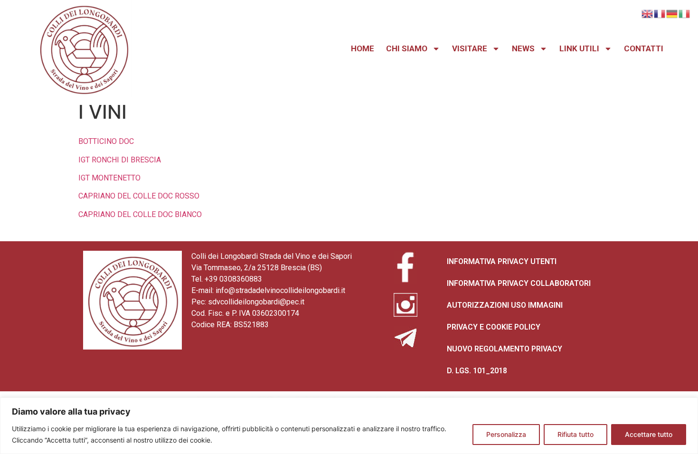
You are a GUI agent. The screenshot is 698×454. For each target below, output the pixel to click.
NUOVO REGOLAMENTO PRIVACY (504, 348)
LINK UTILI (579, 48)
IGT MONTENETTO (109, 177)
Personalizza (506, 434)
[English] (647, 13)
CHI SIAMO (406, 48)
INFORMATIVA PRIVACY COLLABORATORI (519, 283)
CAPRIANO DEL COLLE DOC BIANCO (140, 214)
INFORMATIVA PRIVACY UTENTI (502, 261)
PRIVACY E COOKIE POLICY (493, 326)
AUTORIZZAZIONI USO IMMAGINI (505, 305)
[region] (349, 425)
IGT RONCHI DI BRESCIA (119, 159)
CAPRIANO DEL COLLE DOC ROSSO (138, 195)
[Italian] (685, 13)
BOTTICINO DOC (106, 141)
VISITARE (469, 48)
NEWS (523, 48)
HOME (362, 48)
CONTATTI (643, 48)
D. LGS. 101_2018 (477, 370)
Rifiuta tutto (575, 434)
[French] (660, 13)
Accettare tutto (648, 434)
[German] (672, 13)
